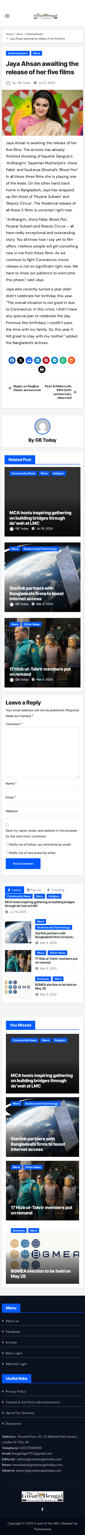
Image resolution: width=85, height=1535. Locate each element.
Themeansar (42, 1529)
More (36, 53)
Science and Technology (40, 549)
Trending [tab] (57, 890)
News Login (14, 1353)
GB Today (24, 83)
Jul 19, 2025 (44, 529)
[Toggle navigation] (7, 16)
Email (11, 797)
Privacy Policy (16, 1391)
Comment (14, 724)
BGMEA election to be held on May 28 (55, 986)
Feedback (13, 1332)
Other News (32, 624)
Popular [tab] (36, 890)
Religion (58, 473)
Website (12, 811)
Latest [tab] (16, 890)
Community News (23, 473)
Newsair (67, 1523)
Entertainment (18, 53)
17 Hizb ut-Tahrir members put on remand (56, 960)
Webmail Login (16, 1364)
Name (11, 783)
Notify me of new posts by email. (32, 853)
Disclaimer (13, 1424)
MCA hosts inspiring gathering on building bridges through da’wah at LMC (40, 518)
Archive (11, 1342)
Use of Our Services (20, 1413)
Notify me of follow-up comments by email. (40, 844)
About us (12, 1321)
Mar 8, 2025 (44, 604)
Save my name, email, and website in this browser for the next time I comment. (41, 833)
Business (43, 979)
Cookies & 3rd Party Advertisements (33, 1402)
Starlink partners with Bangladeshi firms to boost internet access (36, 593)
